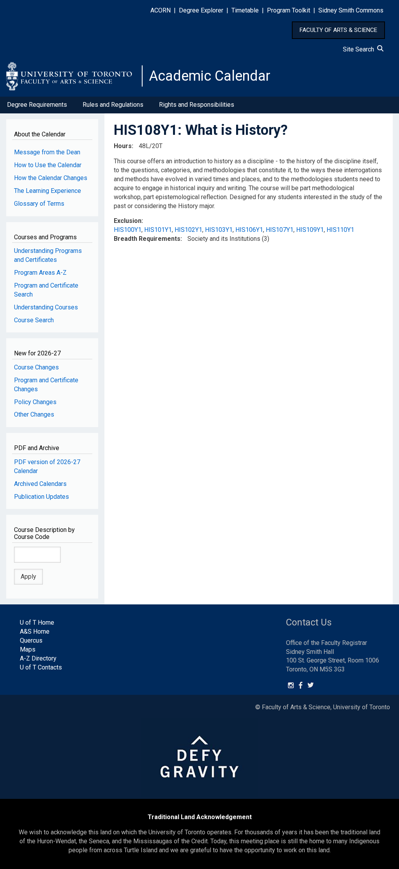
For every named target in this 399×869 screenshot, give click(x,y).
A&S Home (34, 631)
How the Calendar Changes (50, 178)
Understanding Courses (46, 307)
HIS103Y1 (219, 229)
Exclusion (127, 220)
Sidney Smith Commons (350, 10)
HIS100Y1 (127, 229)
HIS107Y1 (279, 229)
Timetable (245, 10)
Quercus (31, 640)
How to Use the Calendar (47, 165)
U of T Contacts (41, 667)
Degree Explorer (201, 10)
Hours (123, 146)
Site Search (360, 49)
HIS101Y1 (158, 229)
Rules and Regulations (113, 104)
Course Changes (36, 367)
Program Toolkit (288, 10)
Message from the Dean (47, 152)
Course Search (34, 320)
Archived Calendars (40, 483)
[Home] (74, 76)
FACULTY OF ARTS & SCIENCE (338, 30)
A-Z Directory (38, 658)
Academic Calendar (209, 76)
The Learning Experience (47, 190)
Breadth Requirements (147, 238)
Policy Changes (35, 402)
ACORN (160, 10)
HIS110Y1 (340, 229)
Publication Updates (41, 496)
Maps (27, 649)
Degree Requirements (37, 104)
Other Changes (34, 414)
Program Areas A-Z (40, 272)
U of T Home (37, 622)
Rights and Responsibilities (196, 104)
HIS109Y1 (310, 229)
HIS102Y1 (188, 229)
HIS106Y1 (249, 229)
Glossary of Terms (39, 203)
